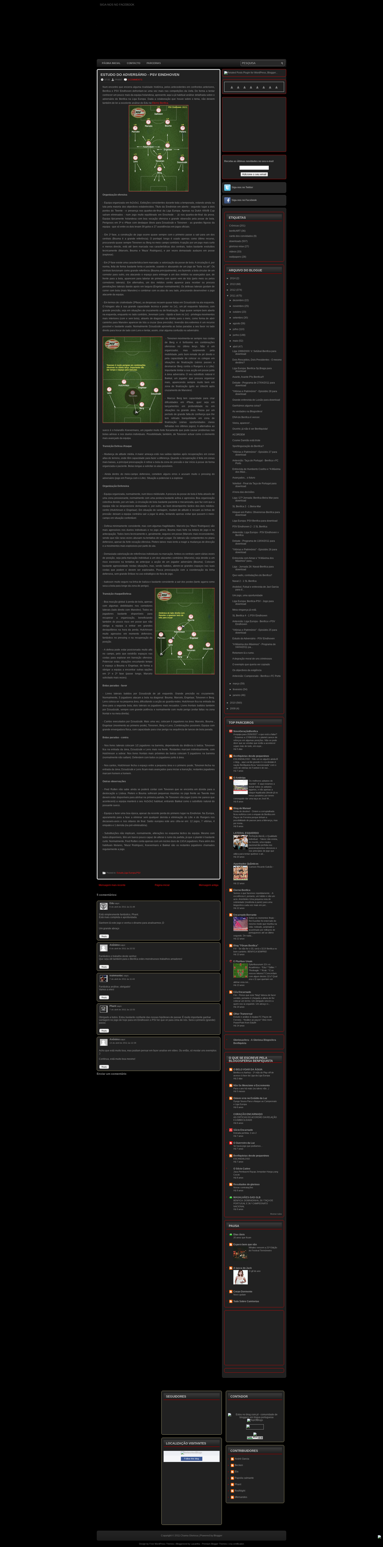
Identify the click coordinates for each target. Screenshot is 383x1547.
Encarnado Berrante (245, 914)
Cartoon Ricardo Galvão (261, 867)
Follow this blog (191, 1458)
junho (236, 335)
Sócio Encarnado (243, 1130)
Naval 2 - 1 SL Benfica (244, 581)
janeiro (237, 695)
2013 (233, 284)
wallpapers (235, 256)
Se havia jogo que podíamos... (248, 1146)
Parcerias (154, 63)
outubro (237, 311)
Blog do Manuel (242, 808)
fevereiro (238, 689)
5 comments (135, 79)
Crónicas (234, 225)
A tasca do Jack (242, 1268)
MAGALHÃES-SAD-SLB (247, 1197)
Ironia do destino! (242, 811)
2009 (233, 708)
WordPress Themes (164, 1544)
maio (236, 340)
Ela (236, 1471)
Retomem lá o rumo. (243, 652)
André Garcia (242, 1458)
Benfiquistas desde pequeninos (251, 756)
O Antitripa (239, 777)
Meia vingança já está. (244, 609)
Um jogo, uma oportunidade (247, 595)
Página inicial (111, 63)
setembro (238, 317)
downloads (235, 241)
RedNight (240, 1490)
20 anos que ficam (242, 1237)
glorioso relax (236, 246)
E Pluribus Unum (242, 961)
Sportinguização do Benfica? (248, 446)
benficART (235, 230)
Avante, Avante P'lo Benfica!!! (248, 377)
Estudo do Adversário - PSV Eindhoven (140, 74)
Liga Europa (130, 873)
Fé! (235, 948)
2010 (233, 702)
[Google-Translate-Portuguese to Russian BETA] (270, 89)
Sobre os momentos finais (261, 918)
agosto (237, 323)
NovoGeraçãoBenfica (245, 731)
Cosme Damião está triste (246, 440)
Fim (235, 995)
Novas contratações (243, 1187)
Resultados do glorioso (246, 1184)
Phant (113, 1006)
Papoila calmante (244, 1478)
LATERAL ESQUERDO (246, 833)
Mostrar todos (276, 1214)
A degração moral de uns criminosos (252, 658)
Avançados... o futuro (243, 477)
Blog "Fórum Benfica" (245, 945)
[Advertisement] (169, 1174)
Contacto (133, 63)
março (236, 683)
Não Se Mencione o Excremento (251, 1085)
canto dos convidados (241, 236)
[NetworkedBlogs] (191, 1452)
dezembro (238, 300)
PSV (138, 873)
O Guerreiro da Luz (244, 1143)
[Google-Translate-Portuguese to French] (238, 89)
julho (236, 329)
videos (232, 251)
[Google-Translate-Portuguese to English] (264, 89)
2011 (233, 295)
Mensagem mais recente (112, 885)
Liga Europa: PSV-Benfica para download (254, 520)
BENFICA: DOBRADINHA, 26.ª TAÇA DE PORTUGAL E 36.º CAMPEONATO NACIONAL (253, 1203)
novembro (238, 306)
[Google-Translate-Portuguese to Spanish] (276, 89)
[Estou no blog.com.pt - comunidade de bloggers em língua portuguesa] (255, 1417)
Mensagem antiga (208, 885)
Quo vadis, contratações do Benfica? (252, 575)
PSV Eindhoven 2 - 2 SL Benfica (249, 526)
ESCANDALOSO (242, 759)
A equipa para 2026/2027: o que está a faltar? (255, 734)
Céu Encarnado (242, 992)
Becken (239, 1465)
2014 (233, 278)
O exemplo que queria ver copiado (251, 664)
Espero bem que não (245, 1244)
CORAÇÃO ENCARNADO (248, 1114)
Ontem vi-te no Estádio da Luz (250, 1098)
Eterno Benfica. (160, 103)
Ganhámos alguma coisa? (246, 405)
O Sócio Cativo (241, 1168)
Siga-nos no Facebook (244, 200)
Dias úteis (239, 1234)
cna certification (236, 1544)
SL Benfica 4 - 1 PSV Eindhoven (249, 615)
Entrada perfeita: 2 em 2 (245, 1133)
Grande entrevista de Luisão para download (256, 399)
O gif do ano (255, 1271)
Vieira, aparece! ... (242, 423)
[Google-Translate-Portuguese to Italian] (251, 89)
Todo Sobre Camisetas (246, 1301)
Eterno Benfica (241, 890)
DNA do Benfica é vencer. (246, 417)
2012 (233, 290)
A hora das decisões (243, 492)
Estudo (120, 873)
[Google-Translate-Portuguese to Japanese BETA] (257, 89)
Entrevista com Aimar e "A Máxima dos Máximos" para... (253, 559)
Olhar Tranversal (242, 1013)
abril (235, 346)
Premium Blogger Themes (214, 1544)
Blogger (218, 1535)
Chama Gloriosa (189, 1535)
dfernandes (241, 1497)
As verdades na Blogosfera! (247, 411)
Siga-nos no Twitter (242, 187)
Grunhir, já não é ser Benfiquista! (250, 428)
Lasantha (195, 1544)
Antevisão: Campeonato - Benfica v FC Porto (256, 676)
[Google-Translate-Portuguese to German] (244, 89)
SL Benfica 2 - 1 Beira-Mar (246, 506)
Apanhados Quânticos (246, 863)
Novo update (239, 1294)
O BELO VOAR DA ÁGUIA (248, 1069)
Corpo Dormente (242, 1291)
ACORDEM (238, 434)
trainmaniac (116, 975)
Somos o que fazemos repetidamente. (252, 893)
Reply (104, 936)
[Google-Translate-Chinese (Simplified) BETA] (232, 89)
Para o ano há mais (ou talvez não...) (251, 1088)
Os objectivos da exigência (247, 670)
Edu (112, 903)
